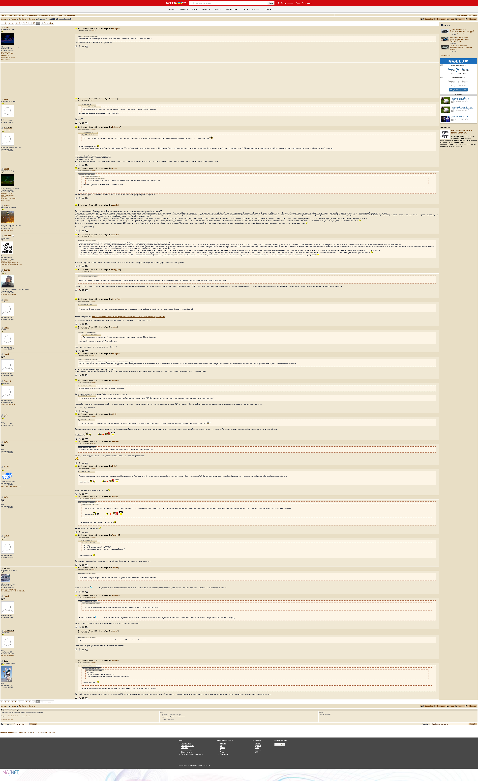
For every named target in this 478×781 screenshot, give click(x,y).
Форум (171, 9)
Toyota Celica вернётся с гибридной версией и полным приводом (461, 47)
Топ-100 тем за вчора (47, 15)
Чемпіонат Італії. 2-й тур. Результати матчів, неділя (460, 117)
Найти (271, 3)
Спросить (280, 744)
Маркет (183, 9)
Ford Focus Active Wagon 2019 (10, 486)
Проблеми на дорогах (27, 19)
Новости (206, 9)
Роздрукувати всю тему (7, 719)
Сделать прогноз (459, 90)
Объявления (231, 9)
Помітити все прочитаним (466, 15)
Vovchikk (115, 535)
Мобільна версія (50, 732)
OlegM (6, 467)
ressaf (6, 300)
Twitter (257, 748)
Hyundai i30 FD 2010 (7, 655)
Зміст (451, 19)
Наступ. (461, 19)
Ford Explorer (5, 59)
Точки (194, 9)
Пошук (59, 15)
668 (442, 77)
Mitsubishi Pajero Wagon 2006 (10, 262)
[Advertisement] (257, 80)
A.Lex (6, 99)
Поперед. (441, 19)
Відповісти (429, 19)
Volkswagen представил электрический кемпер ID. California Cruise (459, 39)
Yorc (18, 716)
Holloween (116, 127)
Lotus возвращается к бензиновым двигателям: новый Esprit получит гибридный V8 (462, 31)
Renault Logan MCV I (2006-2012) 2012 (13, 591)
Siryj (114, 414)
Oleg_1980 (116, 270)
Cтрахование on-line (251, 9)
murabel (7, 206)
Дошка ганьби (69, 15)
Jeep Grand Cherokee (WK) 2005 (11, 264)
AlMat (9, 716)
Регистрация (307, 3)
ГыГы (6, 415)
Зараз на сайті (19, 15)
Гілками (472, 19)
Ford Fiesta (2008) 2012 (8, 589)
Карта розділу (37, 732)
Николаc (115, 595)
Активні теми (32, 15)
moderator (22, 716)
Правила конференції (8, 732)
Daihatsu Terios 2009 (7, 54)
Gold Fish (7, 236)
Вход (298, 3)
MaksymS (116, 29)
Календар (22, 732)
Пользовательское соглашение (192, 754)
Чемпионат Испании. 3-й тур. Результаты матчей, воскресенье (462, 108)
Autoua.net (4, 19)
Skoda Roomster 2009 (8, 404)
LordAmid (13, 716)
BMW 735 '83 (5, 55)
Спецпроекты (186, 744)
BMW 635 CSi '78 (6, 52)
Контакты (184, 748)
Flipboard (258, 746)
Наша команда (186, 750)
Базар (217, 9)
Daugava (7, 270)
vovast (6, 27)
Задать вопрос (287, 3)
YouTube (258, 750)
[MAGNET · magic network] (11, 773)
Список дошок (6, 15)
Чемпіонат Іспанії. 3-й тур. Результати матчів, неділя (460, 99)
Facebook (258, 744)
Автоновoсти (446, 55)
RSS (256, 752)
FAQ (29, 732)
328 (442, 65)
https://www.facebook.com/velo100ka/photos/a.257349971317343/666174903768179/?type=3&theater (128, 317)
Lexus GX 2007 (6, 261)
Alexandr (28, 716)
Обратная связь (186, 752)
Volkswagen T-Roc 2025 (8, 294)
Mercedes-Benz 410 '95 (8, 57)
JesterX (6, 328)
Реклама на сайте (187, 746)
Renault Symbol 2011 (7, 230)
